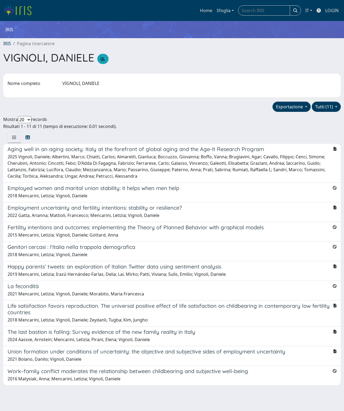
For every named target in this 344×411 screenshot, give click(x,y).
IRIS (7, 44)
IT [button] (307, 10)
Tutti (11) (324, 107)
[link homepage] (19, 10)
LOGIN (332, 10)
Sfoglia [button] (224, 10)
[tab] (14, 137)
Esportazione (290, 107)
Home (206, 10)
